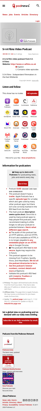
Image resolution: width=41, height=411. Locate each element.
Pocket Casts (33, 129)
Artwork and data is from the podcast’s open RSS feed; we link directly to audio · (23, 80)
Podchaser (24, 139)
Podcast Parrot (16, 140)
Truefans (26, 276)
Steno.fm (7, 150)
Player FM (25, 128)
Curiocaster (25, 105)
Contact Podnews (25, 405)
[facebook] (26, 401)
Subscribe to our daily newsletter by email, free (20, 321)
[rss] (37, 401)
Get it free (23, 184)
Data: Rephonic (33, 54)
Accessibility (13, 405)
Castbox (16, 105)
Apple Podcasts (7, 106)
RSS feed (34, 150)
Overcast (16, 128)
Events (17, 14)
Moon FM (7, 128)
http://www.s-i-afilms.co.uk (23, 64)
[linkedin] (29, 401)
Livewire (17, 276)
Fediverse (33, 105)
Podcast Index (7, 140)
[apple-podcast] (28, 42)
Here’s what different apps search (22, 228)
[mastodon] (24, 401)
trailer (12, 196)
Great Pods (16, 116)
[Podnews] (14, 6)
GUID (18, 188)
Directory (34, 14)
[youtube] (32, 401)
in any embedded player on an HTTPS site (22, 242)
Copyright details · (28, 80)
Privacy (5, 405)
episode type (21, 199)
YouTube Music (25, 151)
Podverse (34, 139)
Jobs (11, 14)
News (5, 14)
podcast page (18, 299)
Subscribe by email (16, 151)
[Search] (38, 7)
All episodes (32, 93)
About (19, 402)
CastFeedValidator (17, 278)
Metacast (34, 116)
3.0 (12, 54)
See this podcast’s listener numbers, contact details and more (22, 268)
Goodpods (7, 116)
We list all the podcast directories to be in (23, 261)
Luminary (25, 116)
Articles (24, 14)
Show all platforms (28, 158)
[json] (34, 401)
